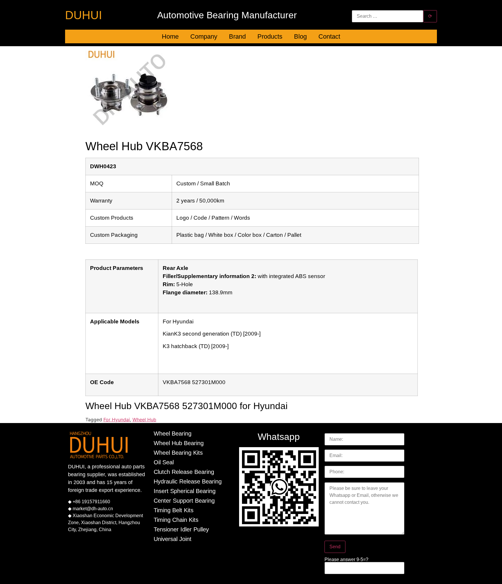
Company (203, 36)
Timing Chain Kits (176, 520)
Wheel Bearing (172, 433)
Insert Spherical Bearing (185, 491)
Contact (329, 36)
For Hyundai (116, 419)
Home (170, 36)
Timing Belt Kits (173, 510)
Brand (237, 36)
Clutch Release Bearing (184, 472)
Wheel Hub (144, 419)
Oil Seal (164, 462)
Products (269, 36)
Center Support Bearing (184, 500)
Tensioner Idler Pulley (181, 529)
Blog (300, 36)
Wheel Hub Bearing (179, 443)
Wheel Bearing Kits (178, 452)
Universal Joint (172, 539)
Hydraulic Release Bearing (188, 481)
